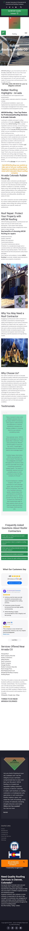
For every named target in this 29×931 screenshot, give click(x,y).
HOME (3, 55)
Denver (9, 885)
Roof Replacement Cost (8, 670)
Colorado (14, 885)
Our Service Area (9, 808)
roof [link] (25, 144)
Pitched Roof (5, 654)
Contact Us (4, 834)
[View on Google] (4, 623)
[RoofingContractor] (14, 846)
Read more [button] (6, 634)
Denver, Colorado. (17, 788)
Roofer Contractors (6, 657)
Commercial (4, 832)
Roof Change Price (6, 669)
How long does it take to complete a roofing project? (14, 543)
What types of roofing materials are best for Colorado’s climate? (14, 549)
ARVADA (20, 55)
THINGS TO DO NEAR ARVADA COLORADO (9, 700)
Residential (4, 830)
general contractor (7, 894)
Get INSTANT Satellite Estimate (14, 12)
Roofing (8, 905)
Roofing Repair (5, 674)
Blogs (17, 695)
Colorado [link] (17, 122)
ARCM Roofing (13, 124)
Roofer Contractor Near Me (9, 667)
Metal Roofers (5, 659)
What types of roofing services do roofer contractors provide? (13, 536)
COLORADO (11, 55)
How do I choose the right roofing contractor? (14, 558)
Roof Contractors (6, 661)
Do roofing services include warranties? (13, 554)
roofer (7, 791)
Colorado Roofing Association (19, 129)
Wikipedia (4, 695)
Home (3, 828)
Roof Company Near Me (8, 655)
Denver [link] (18, 127)
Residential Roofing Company (9, 672)
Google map (11, 695)
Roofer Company (6, 663)
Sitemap (3, 840)
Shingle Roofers (5, 665)
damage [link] (13, 161)
